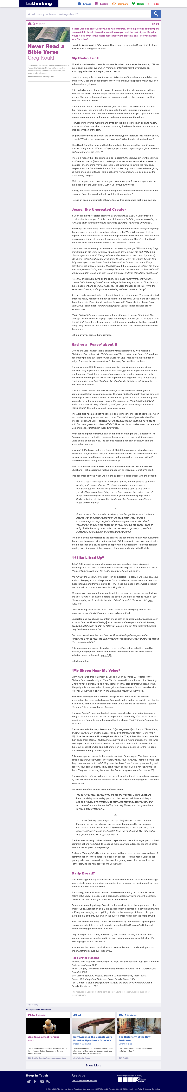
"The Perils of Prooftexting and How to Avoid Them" (115, 968)
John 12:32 (77, 563)
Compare (123, 3)
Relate (140, 3)
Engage (87, 3)
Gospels (41, 1058)
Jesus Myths (61, 1058)
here (84, 995)
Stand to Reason (123, 991)
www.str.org (39, 68)
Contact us (156, 1089)
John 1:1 (78, 215)
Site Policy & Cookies (143, 1089)
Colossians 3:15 (80, 350)
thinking (39, 3)
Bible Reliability (33, 1005)
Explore (104, 3)
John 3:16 (106, 655)
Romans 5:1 (88, 420)
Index (156, 3)
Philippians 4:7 (120, 400)
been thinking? (53, 14)
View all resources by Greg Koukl (41, 76)
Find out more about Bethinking (84, 1081)
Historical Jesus (50, 1058)
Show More (93, 1065)
